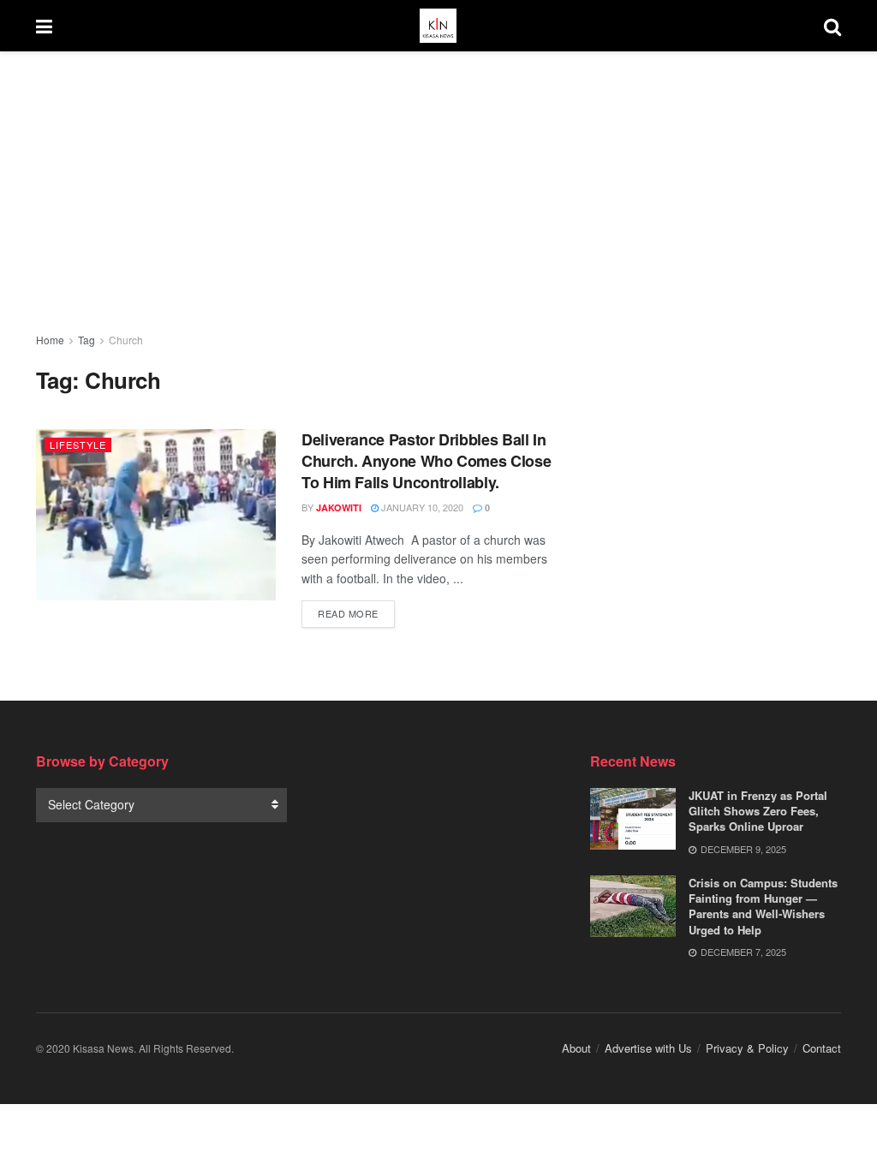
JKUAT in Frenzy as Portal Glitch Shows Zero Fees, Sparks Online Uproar (758, 810)
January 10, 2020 (421, 507)
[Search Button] (832, 25)
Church (126, 339)
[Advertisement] (438, 178)
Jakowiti (338, 507)
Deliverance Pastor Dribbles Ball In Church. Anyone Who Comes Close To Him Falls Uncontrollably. (426, 460)
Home (50, 339)
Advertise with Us (648, 1048)
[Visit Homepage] (438, 26)
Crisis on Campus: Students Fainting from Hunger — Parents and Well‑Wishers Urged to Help (763, 906)
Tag (86, 339)
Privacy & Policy (747, 1048)
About (576, 1048)
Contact (821, 1048)
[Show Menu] (44, 25)
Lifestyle (78, 444)
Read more (356, 613)
